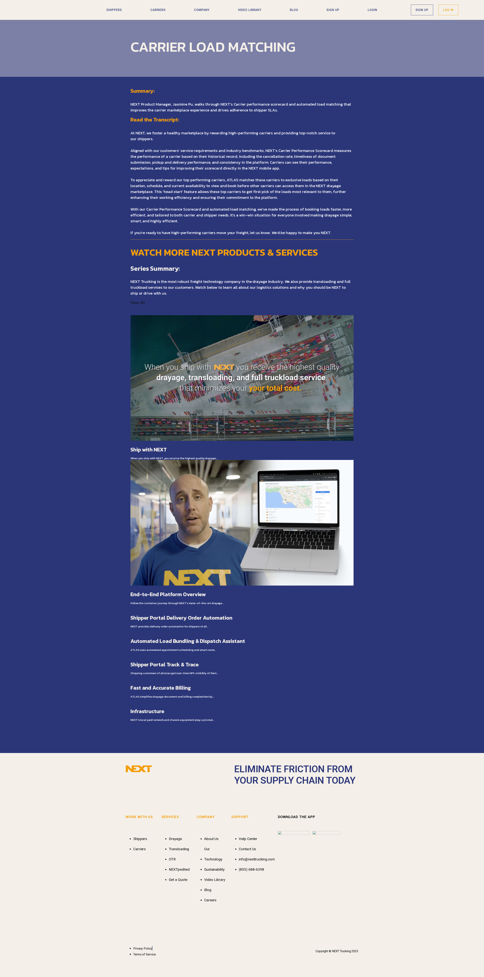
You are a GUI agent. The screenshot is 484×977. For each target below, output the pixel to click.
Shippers (114, 10)
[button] (242, 82)
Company (202, 10)
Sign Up (333, 10)
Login (372, 10)
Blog (294, 10)
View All (137, 302)
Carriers (158, 10)
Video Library (249, 10)
